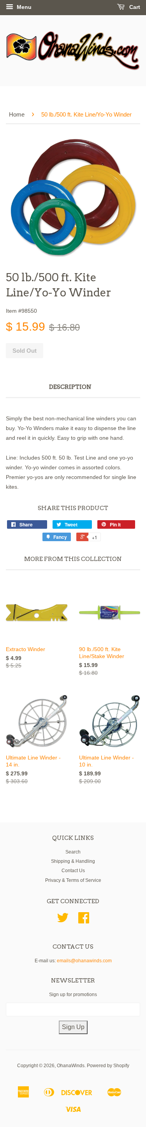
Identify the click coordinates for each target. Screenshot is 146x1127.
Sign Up (73, 1027)
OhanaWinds (70, 1065)
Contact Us (73, 870)
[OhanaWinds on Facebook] (84, 920)
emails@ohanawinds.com (84, 960)
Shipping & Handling (73, 861)
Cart (134, 7)
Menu (23, 7)
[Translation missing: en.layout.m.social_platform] (63, 920)
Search (73, 852)
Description (70, 386)
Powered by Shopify (108, 1065)
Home (17, 114)
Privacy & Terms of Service (73, 880)
